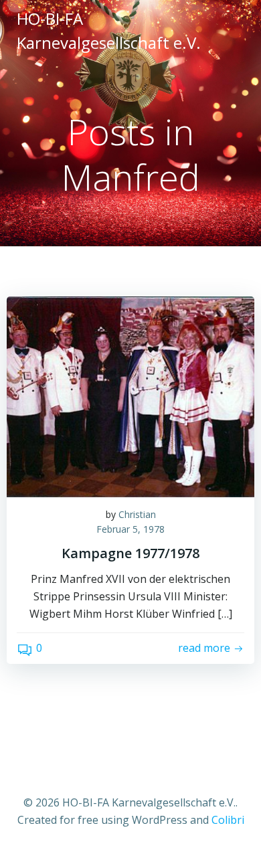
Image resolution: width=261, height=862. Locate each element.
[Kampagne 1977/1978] (130, 395)
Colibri (227, 819)
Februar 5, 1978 (130, 529)
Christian (137, 514)
